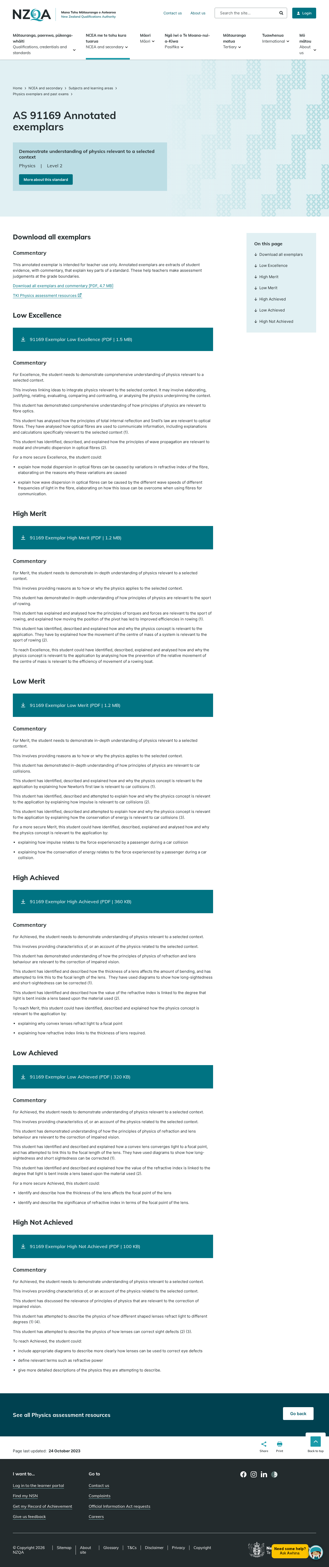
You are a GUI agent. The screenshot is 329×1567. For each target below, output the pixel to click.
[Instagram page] (254, 1474)
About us (197, 13)
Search (281, 13)
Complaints (100, 1495)
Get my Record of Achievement (42, 1506)
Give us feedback (29, 1516)
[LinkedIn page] (264, 1474)
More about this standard (46, 179)
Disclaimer (154, 1547)
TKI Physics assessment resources (47, 295)
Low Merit (268, 287)
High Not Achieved (276, 321)
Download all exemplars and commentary (63, 285)
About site (85, 1550)
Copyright (202, 1547)
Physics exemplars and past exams (41, 94)
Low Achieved (272, 310)
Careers (96, 1516)
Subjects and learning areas (91, 88)
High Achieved (272, 299)
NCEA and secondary (45, 88)
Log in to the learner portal (38, 1485)
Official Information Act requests (119, 1506)
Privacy (178, 1547)
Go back (298, 1413)
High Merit (268, 276)
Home (18, 88)
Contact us (172, 13)
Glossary (111, 1547)
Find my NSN (25, 1495)
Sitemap (64, 1547)
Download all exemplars (281, 254)
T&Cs (131, 1547)
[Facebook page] (243, 1474)
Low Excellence (273, 265)
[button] (264, 1448)
